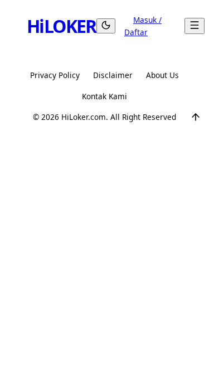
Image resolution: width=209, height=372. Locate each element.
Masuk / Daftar (143, 26)
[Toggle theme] (105, 25)
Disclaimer (113, 75)
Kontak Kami (104, 96)
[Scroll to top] (196, 117)
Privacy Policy (55, 75)
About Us (162, 75)
